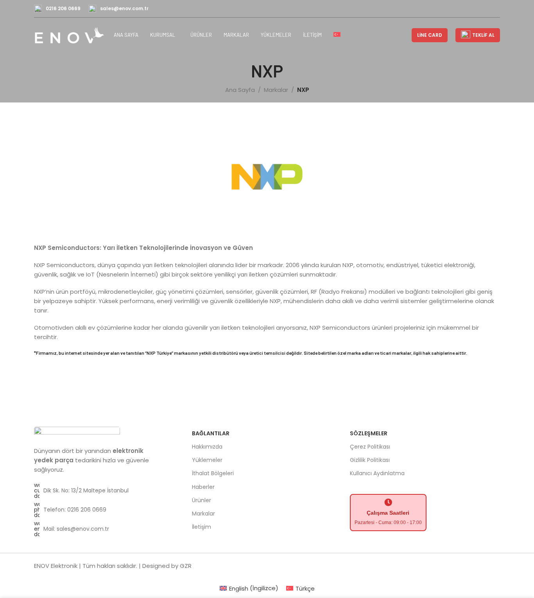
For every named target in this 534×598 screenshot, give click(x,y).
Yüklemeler (207, 460)
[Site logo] (70, 35)
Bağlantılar (210, 433)
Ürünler (201, 500)
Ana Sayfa (240, 90)
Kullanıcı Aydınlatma (377, 473)
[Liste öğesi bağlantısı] (102, 490)
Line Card (429, 35)
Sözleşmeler (368, 433)
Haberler (203, 487)
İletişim (201, 527)
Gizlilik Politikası (370, 460)
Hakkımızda (207, 447)
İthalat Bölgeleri (213, 473)
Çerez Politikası (370, 447)
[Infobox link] (57, 9)
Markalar (276, 90)
